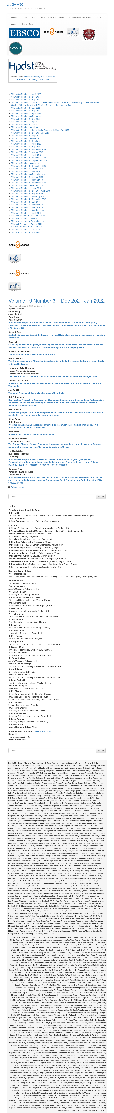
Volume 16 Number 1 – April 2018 (26, 163)
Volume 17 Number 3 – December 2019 (28, 149)
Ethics (98, 17)
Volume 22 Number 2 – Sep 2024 (26, 110)
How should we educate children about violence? (32, 434)
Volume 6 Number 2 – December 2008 (28, 232)
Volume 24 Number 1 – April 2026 (26, 94)
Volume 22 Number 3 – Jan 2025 (25, 107)
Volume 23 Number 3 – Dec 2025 (26, 96)
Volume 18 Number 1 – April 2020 (26, 143)
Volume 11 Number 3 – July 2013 (26, 201)
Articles (14, 487)
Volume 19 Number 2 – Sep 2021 (26, 135)
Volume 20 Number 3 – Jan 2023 (25, 124)
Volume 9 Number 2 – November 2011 (28, 215)
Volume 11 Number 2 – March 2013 (27, 204)
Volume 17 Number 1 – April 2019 (26, 154)
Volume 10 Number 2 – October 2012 (27, 210)
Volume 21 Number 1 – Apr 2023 (25, 121)
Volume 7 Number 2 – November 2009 (28, 226)
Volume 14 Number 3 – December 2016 (28, 174)
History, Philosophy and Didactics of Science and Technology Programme (35, 78)
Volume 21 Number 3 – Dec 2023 (26, 116)
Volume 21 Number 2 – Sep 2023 (26, 118)
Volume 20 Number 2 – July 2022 (26, 127)
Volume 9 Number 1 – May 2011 (25, 218)
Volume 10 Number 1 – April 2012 (26, 212)
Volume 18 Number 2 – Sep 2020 (26, 146)
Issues (21, 487)
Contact (14, 24)
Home (14, 17)
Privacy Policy (28, 24)
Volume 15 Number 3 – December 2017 (28, 165)
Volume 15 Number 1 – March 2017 (27, 171)
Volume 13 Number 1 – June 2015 (26, 188)
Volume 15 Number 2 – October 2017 (27, 168)
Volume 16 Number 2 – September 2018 (29, 160)
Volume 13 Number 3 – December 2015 (28, 182)
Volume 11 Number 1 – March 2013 (27, 207)
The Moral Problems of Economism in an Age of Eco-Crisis (36, 393)
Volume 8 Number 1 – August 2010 (26, 224)
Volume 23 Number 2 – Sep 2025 (26, 99)
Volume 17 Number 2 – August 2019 (27, 152)
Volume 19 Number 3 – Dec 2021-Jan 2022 (30, 132)
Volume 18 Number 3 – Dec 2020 (26, 141)
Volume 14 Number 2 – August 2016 (27, 177)
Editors (24, 17)
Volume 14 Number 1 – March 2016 (27, 179)
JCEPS (15, 4)
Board (33, 17)
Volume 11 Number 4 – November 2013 (28, 199)
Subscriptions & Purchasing (52, 17)
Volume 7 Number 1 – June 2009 (25, 229)
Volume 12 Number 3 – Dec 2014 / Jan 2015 (30, 190)
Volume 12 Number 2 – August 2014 (27, 193)
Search (100, 496)
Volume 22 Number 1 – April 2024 (26, 113)
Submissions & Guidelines (80, 17)
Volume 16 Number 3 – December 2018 (28, 157)
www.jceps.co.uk (43, 731)
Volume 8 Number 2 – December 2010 (28, 221)
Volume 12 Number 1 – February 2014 (28, 196)
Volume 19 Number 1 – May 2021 (26, 138)
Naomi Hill (40, 305)
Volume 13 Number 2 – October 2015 (27, 185)
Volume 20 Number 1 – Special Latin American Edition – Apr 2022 (40, 130)
